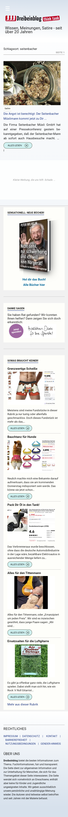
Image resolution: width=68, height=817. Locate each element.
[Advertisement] (34, 180)
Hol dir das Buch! (34, 279)
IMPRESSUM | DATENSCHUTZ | (23, 736)
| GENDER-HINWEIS (48, 743)
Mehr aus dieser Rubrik (22, 704)
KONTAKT (51, 736)
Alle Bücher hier (34, 285)
